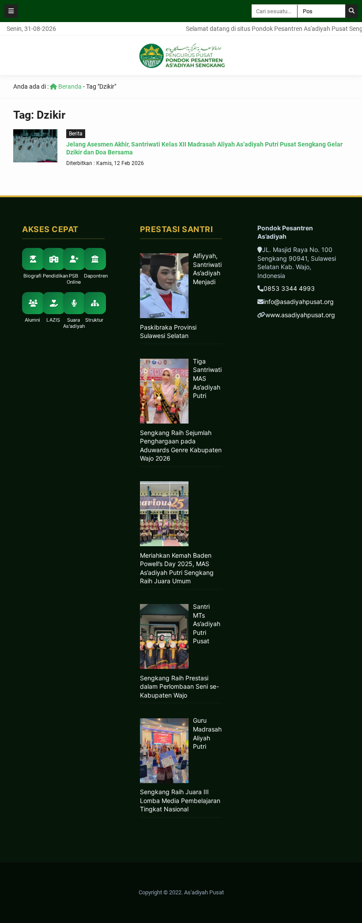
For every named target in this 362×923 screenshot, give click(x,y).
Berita (76, 134)
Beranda (69, 86)
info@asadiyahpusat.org (299, 301)
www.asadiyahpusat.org (300, 315)
